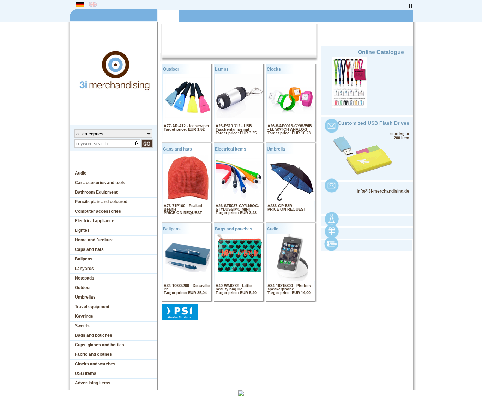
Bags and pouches (93, 335)
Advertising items (92, 383)
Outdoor (83, 287)
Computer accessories (98, 211)
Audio (80, 173)
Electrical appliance (94, 220)
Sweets (82, 325)
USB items (85, 373)
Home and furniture (94, 239)
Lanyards (84, 268)
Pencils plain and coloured (101, 201)
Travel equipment (92, 306)
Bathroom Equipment (96, 192)
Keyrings (84, 316)
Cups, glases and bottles (99, 344)
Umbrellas (85, 297)
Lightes (82, 230)
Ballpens (83, 259)
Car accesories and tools (100, 182)
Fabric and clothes (93, 354)
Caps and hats (89, 249)
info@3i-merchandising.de (383, 191)
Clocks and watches (95, 363)
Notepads (84, 278)
